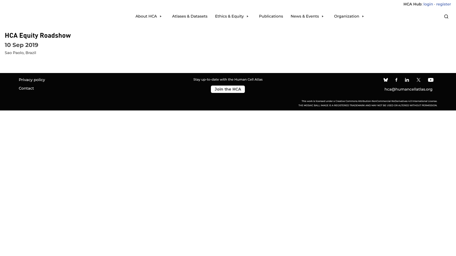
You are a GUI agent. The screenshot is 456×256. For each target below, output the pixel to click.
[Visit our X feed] (419, 80)
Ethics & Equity (229, 16)
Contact (26, 88)
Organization (346, 16)
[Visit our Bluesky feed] (386, 80)
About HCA (146, 16)
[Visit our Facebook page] (396, 80)
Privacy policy (32, 80)
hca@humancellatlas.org (408, 89)
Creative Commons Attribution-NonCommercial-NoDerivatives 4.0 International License (386, 101)
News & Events (305, 16)
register (443, 4)
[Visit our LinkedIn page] (407, 80)
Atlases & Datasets (190, 16)
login (428, 4)
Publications (271, 16)
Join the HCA (228, 89)
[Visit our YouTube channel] (430, 80)
